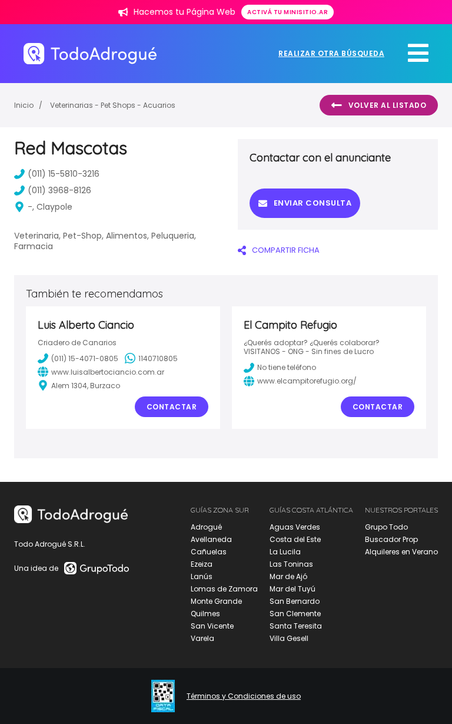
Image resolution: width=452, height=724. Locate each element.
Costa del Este (295, 539)
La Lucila (285, 552)
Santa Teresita (296, 626)
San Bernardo (295, 601)
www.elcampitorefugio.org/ (307, 381)
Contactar (172, 407)
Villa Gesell (289, 638)
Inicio (24, 105)
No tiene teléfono (286, 367)
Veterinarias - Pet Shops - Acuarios (112, 105)
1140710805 (158, 358)
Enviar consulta (313, 203)
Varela (202, 638)
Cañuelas (209, 552)
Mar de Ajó (288, 576)
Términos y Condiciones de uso (244, 696)
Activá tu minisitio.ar (287, 12)
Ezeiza (201, 564)
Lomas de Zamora (224, 589)
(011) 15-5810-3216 (63, 173)
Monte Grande (216, 601)
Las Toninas (291, 564)
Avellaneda (211, 539)
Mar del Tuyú (292, 589)
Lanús (201, 576)
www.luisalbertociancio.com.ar (107, 372)
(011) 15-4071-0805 (84, 358)
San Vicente (212, 626)
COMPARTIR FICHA (286, 250)
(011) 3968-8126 (59, 190)
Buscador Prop (391, 539)
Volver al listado (387, 105)
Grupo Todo (386, 527)
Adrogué (206, 527)
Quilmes (205, 614)
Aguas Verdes (295, 527)
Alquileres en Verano (401, 552)
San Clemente (295, 614)
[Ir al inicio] (90, 53)
